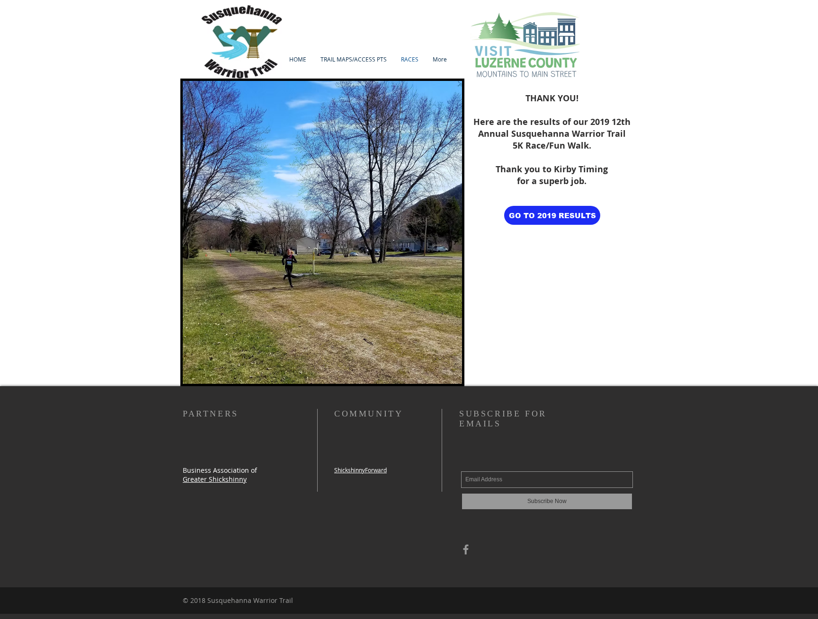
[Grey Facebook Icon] (465, 549)
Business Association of (220, 470)
